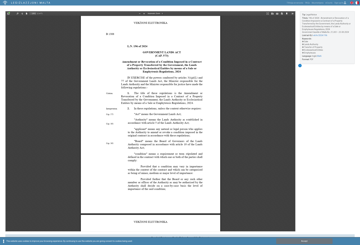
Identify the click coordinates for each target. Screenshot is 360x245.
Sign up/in (339, 3)
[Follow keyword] (303, 41)
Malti (319, 56)
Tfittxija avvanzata (295, 3)
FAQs (307, 3)
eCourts (328, 3)
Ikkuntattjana (317, 3)
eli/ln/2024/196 (320, 35)
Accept (304, 241)
